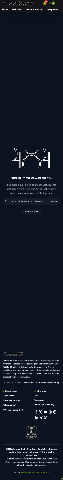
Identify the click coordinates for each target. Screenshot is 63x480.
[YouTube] (45, 412)
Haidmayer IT (27, 472)
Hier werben (29, 382)
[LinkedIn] (36, 418)
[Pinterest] (54, 412)
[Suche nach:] (28, 201)
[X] (40, 412)
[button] (44, 3)
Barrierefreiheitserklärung (47, 382)
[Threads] (45, 418)
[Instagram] (50, 412)
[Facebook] (36, 412)
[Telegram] (41, 418)
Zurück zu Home (31, 211)
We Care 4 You (42, 472)
